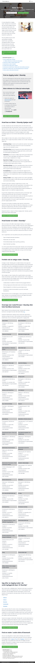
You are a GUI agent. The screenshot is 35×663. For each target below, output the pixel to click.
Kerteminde (5, 604)
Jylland (12, 639)
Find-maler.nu (5, 1)
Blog (26, 662)
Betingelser (32, 662)
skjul (13, 57)
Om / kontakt (23, 662)
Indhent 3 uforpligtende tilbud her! (8, 52)
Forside (19, 662)
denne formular (8, 99)
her (24, 311)
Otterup (5, 597)
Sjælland (22, 639)
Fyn (16, 639)
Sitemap (28, 662)
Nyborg (4, 599)
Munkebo (5, 606)
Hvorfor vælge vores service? (11, 12)
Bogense (5, 601)
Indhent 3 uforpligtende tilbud (23, 12)
